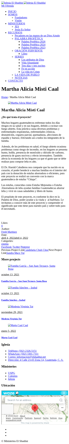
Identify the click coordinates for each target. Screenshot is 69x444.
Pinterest (25, 247)
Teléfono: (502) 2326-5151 (22, 350)
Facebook (6, 247)
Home (4, 97)
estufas (5, 244)
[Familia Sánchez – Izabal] (22, 287)
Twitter (16, 247)
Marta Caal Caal (9, 337)
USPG (11, 373)
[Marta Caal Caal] (18, 325)
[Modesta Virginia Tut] (20, 306)
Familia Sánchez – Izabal (13, 300)
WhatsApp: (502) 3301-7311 (23, 353)
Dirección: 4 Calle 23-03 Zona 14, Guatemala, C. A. (35, 359)
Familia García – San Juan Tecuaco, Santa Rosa (24, 281)
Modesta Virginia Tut (11, 318)
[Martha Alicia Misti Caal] (22, 102)
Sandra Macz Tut (15, 253)
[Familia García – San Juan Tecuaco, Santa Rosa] (34, 268)
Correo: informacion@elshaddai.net (27, 356)
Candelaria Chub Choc (36, 250)
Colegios (12, 376)
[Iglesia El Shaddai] (23, 2)
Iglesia (11, 379)
